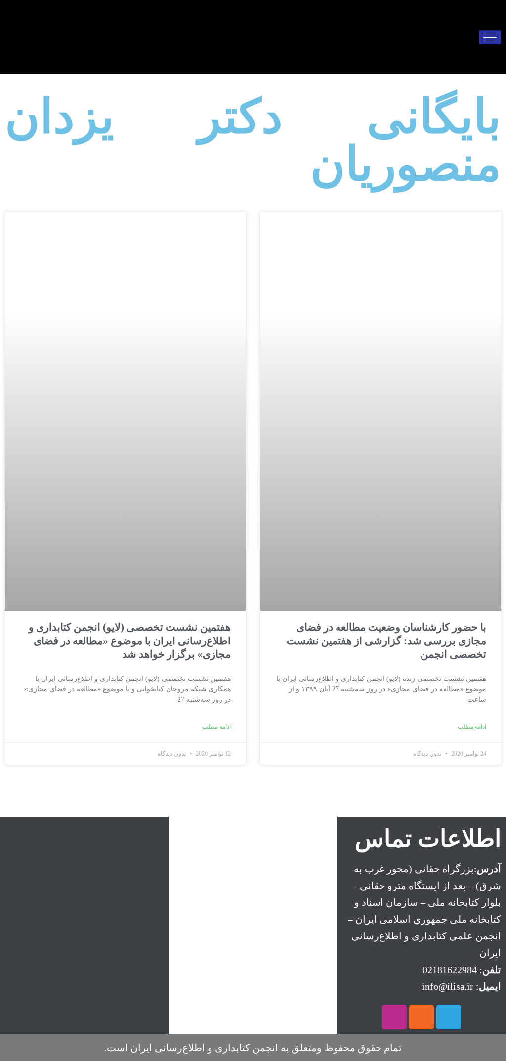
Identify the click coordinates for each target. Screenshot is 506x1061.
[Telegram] (448, 1017)
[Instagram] (394, 1017)
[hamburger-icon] (490, 37)
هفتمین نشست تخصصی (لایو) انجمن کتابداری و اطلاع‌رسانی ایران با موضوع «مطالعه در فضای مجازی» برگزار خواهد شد (130, 640)
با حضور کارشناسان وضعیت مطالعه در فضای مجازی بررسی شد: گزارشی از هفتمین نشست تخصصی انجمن (386, 640)
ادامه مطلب (472, 726)
